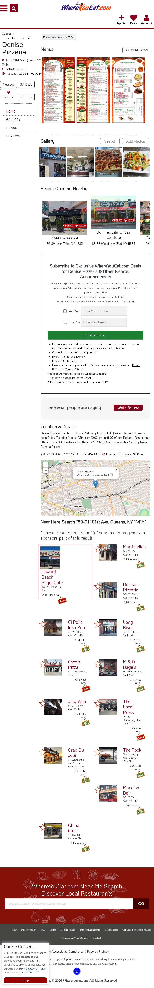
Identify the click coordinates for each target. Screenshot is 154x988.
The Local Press (128, 706)
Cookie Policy (68, 929)
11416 (29, 38)
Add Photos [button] (135, 141)
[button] (14, 8)
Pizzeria (18, 38)
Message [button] (8, 84)
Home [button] (10, 111)
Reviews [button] (13, 136)
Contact (97, 937)
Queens (8, 33)
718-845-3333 (16, 69)
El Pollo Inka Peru (77, 624)
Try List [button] (27, 97)
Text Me (73, 311)
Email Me (74, 322)
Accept (25, 980)
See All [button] (110, 141)
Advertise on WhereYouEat (74, 937)
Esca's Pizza (74, 664)
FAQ (43, 929)
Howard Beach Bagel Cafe (52, 577)
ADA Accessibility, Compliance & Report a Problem (77, 951)
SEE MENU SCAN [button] (136, 50)
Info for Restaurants (90, 929)
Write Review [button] (128, 407)
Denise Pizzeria (130, 587)
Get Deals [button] (26, 84)
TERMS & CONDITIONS (32, 968)
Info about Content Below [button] (59, 37)
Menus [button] (11, 128)
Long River (128, 624)
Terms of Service (75, 369)
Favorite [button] (9, 97)
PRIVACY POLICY (29, 972)
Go (141, 904)
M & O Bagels (129, 664)
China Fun (73, 828)
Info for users (111, 929)
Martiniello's (134, 546)
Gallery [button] (13, 119)
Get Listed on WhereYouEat (136, 929)
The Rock (132, 750)
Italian (7, 38)
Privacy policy (28, 929)
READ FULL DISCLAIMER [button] (121, 301)
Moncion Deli (131, 790)
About (14, 929)
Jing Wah (77, 701)
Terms (53, 929)
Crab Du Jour (76, 752)
